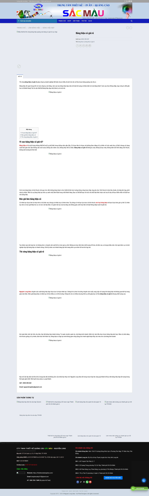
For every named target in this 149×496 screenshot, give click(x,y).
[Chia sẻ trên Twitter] (80, 45)
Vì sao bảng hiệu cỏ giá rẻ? (28, 133)
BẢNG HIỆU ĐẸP (48, 28)
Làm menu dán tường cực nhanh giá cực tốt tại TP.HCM (118, 436)
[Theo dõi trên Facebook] (124, 1)
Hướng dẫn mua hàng (22, 1)
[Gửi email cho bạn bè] (83, 45)
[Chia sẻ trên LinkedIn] (89, 45)
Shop (69, 21)
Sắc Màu (24, 469)
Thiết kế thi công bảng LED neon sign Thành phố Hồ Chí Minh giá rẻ (60, 436)
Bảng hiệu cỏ (23, 145)
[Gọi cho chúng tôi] (87, 482)
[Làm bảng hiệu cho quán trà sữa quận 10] (89, 417)
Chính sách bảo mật (46, 1)
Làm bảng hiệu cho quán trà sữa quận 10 (89, 436)
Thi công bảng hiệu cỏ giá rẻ (28, 137)
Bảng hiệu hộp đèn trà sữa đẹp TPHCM (30, 415)
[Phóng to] (19, 66)
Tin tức (84, 21)
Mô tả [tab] (20, 76)
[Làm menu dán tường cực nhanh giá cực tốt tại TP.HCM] (118, 417)
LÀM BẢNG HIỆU (34, 28)
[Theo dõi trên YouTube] (131, 1)
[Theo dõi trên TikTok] (80, 482)
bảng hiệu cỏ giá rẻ (89, 41)
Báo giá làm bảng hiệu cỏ (28, 135)
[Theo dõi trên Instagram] (126, 1)
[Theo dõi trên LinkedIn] (129, 1)
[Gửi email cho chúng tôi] (84, 482)
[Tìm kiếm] (131, 21)
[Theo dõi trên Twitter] (128, 1)
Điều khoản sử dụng (34, 1)
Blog (90, 21)
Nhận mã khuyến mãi (113, 478)
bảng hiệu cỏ (81, 41)
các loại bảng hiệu (101, 202)
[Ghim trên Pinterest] (86, 45)
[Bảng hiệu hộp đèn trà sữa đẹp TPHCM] (30, 407)
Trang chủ (62, 21)
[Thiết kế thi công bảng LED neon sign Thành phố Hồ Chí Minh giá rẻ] (60, 417)
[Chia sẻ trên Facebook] (77, 45)
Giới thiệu (76, 21)
